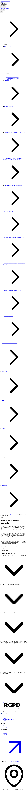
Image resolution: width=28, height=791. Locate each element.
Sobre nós (5, 732)
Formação (3, 5)
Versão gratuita (6, 8)
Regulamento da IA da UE (8, 719)
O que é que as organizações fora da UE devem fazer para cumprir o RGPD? (13, 673)
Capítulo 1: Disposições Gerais (10, 514)
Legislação (3, 3)
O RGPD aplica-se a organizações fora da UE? (11, 612)
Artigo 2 (3, 702)
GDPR (4, 718)
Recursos (3, 7)
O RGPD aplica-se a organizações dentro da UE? (12, 584)
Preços (2, 8)
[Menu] (2, 12)
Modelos (3, 428)
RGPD (3, 15)
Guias (3, 400)
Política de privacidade (14, 761)
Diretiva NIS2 (5, 371)
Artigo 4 (7, 702)
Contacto (5, 733)
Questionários (4, 485)
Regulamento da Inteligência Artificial (9, 343)
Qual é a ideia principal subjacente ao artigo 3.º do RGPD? (14, 555)
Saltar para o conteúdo (5, 1)
